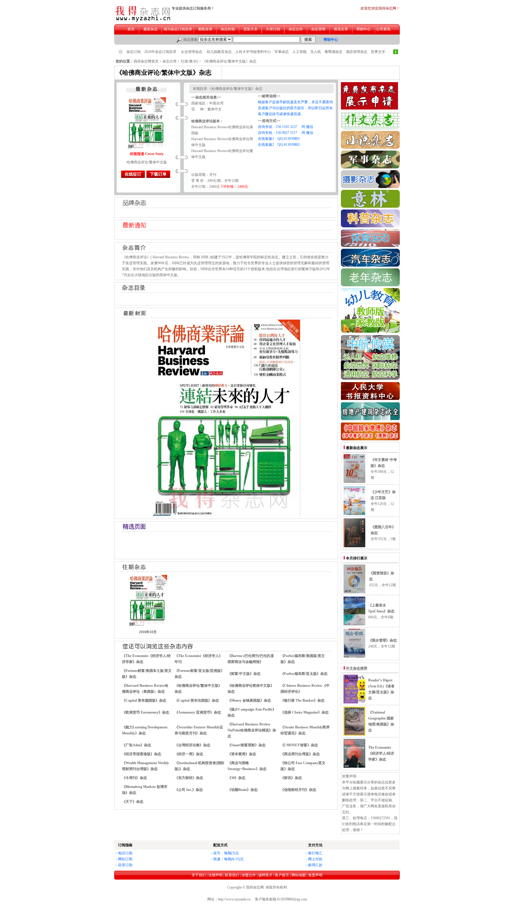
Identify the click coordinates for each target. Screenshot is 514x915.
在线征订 (133, 174)
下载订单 (158, 174)
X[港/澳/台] (189, 61)
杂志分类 (169, 61)
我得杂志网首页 (146, 61)
